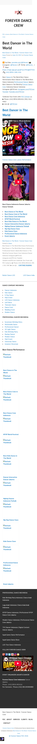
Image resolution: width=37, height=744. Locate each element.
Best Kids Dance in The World (16, 221)
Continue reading (25, 265)
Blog (31, 719)
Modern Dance (10, 312)
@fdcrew (13, 65)
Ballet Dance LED (8, 275)
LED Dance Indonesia (12, 300)
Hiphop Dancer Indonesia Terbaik (17, 226)
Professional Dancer (21, 82)
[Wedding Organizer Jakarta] (12, 654)
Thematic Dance (10, 305)
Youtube (5, 92)
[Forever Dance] (6, 654)
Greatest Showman (11, 344)
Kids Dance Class (11, 231)
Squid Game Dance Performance (13, 635)
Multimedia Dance (11, 324)
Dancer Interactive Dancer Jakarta (17, 224)
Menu (34, 2)
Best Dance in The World (14, 212)
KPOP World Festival (12, 219)
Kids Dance (8, 293)
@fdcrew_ (29, 65)
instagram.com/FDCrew (26, 89)
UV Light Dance (10, 329)
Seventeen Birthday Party (13, 322)
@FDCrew (13, 104)
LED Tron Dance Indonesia (11, 645)
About (9, 719)
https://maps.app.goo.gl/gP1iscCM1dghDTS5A (18, 70)
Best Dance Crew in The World (16, 214)
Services (16, 719)
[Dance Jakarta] (3, 654)
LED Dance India (29, 275)
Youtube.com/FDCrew (16, 92)
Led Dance (8, 302)
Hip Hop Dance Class (12, 229)
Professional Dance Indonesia (16, 234)
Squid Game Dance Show (10, 640)
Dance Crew (9, 307)
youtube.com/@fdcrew (20, 62)
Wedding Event (10, 310)
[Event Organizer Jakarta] (9, 654)
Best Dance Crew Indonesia (15, 216)
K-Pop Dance (9, 295)
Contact (27, 97)
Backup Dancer (10, 334)
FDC (3, 34)
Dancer (8, 77)
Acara (7, 34)
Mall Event (8, 298)
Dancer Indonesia (11, 290)
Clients (24, 719)
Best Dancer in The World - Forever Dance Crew (17, 53)
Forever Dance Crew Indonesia (13, 680)
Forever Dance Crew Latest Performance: (16, 160)
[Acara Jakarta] (18, 654)
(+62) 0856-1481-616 (13, 72)
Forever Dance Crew (18, 23)
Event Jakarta (10, 236)
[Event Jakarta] (15, 654)
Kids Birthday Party (11, 332)
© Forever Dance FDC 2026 (18, 736)
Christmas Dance (10, 341)
